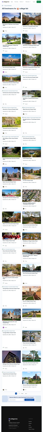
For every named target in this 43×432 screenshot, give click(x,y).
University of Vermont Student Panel (10, 109)
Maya (6, 72)
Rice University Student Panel (9, 67)
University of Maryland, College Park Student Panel (10, 46)
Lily (25, 208)
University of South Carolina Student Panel (10, 278)
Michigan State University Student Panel (11, 364)
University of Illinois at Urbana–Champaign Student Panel (29, 203)
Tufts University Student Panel (29, 138)
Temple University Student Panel (9, 374)
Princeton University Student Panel (30, 225)
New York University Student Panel (30, 273)
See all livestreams (8, 5)
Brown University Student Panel (9, 251)
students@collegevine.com (14, 426)
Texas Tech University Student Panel (30, 77)
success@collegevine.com (14, 423)
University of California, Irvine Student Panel (11, 25)
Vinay (6, 30)
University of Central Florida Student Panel (30, 99)
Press (30, 425)
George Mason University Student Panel (11, 288)
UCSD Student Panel (27, 158)
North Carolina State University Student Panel (11, 159)
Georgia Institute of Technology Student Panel (31, 120)
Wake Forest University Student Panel (11, 223)
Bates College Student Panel (9, 240)
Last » (26, 393)
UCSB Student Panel (27, 318)
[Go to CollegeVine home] (5, 1)
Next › (22, 393)
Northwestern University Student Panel (11, 92)
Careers (30, 423)
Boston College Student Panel (29, 301)
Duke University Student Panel (29, 343)
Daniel (6, 51)
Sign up (38, 1)
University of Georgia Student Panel (30, 26)
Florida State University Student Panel (11, 82)
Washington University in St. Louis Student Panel (10, 322)
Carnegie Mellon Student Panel (9, 332)
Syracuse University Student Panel (30, 385)
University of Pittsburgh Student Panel (31, 45)
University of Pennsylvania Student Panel (31, 67)
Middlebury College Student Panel (30, 241)
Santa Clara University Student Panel (30, 362)
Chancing (16, 1)
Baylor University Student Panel (9, 182)
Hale (6, 164)
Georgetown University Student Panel (11, 197)
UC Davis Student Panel (28, 180)
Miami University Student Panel (29, 109)
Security (30, 421)
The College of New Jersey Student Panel (10, 139)
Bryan (26, 164)
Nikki (26, 87)
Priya (26, 51)
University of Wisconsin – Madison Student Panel (30, 256)
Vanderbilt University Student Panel (10, 128)
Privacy (33, 429)
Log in (34, 1)
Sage (12, 1)
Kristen (26, 30)
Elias (6, 103)
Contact (30, 427)
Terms (30, 429)
